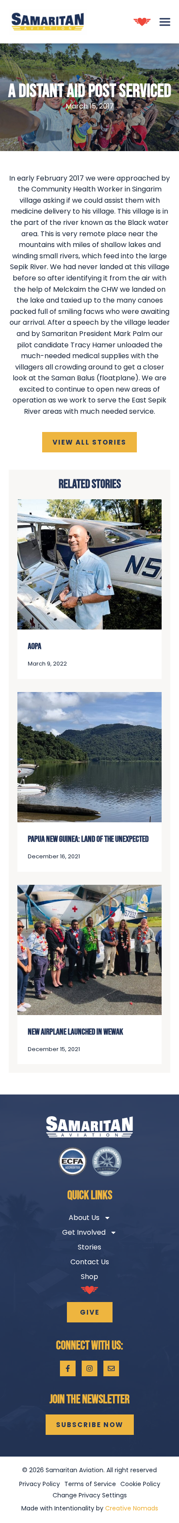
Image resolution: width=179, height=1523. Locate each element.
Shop (89, 1277)
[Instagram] (89, 1368)
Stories (89, 1247)
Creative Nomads (131, 1508)
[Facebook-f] (68, 1368)
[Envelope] (111, 1368)
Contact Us (89, 1262)
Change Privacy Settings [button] (90, 1495)
